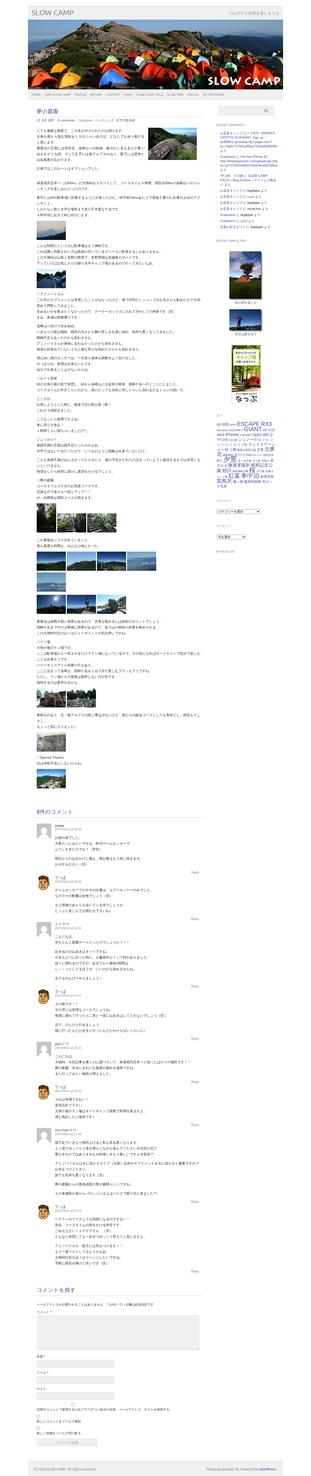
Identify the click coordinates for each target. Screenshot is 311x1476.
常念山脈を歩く (246, 334)
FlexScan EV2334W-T (230, 430)
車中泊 (250, 475)
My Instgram (213, 94)
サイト (41, 1389)
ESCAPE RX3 (254, 424)
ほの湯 (233, 439)
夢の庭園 (47, 111)
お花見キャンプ (231, 133)
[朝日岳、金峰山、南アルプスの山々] (51, 569)
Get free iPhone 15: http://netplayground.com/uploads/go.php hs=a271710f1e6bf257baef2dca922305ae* (249, 161)
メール (42, 1372)
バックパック (104, 120)
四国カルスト (254, 454)
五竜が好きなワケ (232, 227)
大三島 (256, 460)
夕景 (230, 459)
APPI (233, 424)
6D (219, 425)
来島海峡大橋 (240, 471)
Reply (195, 872)
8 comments (66, 120)
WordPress (267, 1469)
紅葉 (234, 475)
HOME (36, 94)
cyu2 (250, 196)
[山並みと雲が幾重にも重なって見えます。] (141, 569)
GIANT (253, 429)
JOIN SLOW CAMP (57, 94)
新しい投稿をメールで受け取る (59, 1433)
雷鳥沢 (224, 481)
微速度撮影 (239, 465)
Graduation (227, 157)
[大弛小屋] (51, 706)
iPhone (232, 434)
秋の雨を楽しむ (246, 302)
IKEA (220, 435)
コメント (44, 1312)
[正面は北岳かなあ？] (51, 590)
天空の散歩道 (125, 120)
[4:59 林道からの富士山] (51, 239)
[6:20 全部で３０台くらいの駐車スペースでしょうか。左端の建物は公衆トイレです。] (51, 287)
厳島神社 (228, 454)
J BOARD (245, 435)
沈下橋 (261, 471)
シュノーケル (249, 439)
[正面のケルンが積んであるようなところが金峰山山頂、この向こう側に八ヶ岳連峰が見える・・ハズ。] (81, 569)
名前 (41, 1356)
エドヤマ (62, 924)
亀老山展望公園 (246, 449)
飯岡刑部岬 (252, 482)
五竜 (260, 450)
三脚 (232, 450)
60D (225, 424)
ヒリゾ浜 (240, 444)
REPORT (96, 94)
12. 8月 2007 (46, 120)
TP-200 (222, 440)
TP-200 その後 (231, 176)
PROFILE (80, 94)
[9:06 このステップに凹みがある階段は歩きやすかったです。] (46, 531)
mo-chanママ (65, 1130)
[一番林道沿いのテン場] (81, 706)
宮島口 (265, 460)
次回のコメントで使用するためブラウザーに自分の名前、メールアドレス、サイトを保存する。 (105, 1409)
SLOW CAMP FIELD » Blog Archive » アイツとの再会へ (248, 180)
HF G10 (269, 430)
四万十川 (239, 454)
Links (128, 94)
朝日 (226, 470)
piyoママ (62, 1044)
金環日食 (267, 476)
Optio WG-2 (262, 434)
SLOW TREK (175, 94)
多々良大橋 (244, 460)
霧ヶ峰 (238, 482)
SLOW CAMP (53, 13)
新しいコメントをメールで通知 (59, 1421)
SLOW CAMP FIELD (149, 94)
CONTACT (113, 94)
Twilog (193, 94)
